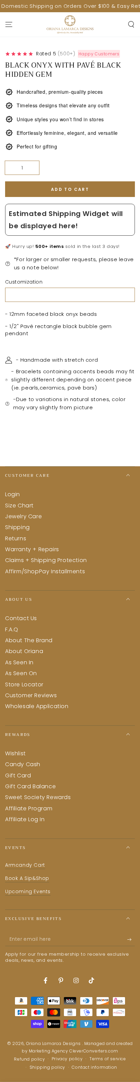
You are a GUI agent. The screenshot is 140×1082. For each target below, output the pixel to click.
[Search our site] (131, 24)
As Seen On (21, 673)
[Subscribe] (131, 939)
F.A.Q (11, 629)
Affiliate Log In (25, 819)
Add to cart (70, 189)
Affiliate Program (28, 808)
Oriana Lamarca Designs (54, 1043)
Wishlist (15, 753)
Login (12, 494)
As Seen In (19, 662)
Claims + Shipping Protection (46, 560)
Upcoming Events (28, 891)
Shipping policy (47, 1067)
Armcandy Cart (25, 865)
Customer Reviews (31, 695)
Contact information (94, 1067)
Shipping (17, 527)
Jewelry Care (23, 516)
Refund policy (29, 1059)
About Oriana (24, 651)
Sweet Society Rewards (38, 797)
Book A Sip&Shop (27, 878)
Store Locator (24, 684)
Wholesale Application (37, 706)
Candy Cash (22, 764)
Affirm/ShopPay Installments (45, 571)
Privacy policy (67, 1059)
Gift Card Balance (30, 786)
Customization (23, 281)
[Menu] (9, 24)
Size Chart (19, 505)
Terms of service (107, 1059)
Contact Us (21, 618)
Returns (15, 538)
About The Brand (29, 640)
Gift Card (18, 775)
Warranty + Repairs (32, 549)
